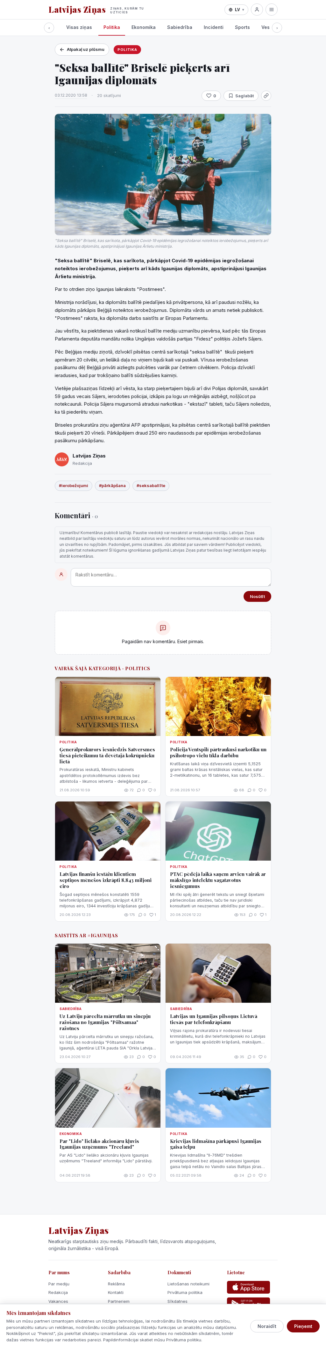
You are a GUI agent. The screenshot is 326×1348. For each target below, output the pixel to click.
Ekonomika (143, 27)
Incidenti (213, 27)
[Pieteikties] (257, 9)
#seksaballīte (151, 485)
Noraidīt (267, 1326)
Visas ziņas (79, 27)
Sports (242, 27)
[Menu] (272, 9)
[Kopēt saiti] (266, 96)
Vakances (58, 1301)
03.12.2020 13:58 (71, 95)
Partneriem (119, 1301)
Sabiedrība (179, 27)
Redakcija (58, 1292)
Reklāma (116, 1283)
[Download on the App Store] (248, 1287)
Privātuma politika (184, 1292)
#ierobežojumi (73, 485)
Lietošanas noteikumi (188, 1283)
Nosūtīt (257, 596)
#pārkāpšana (112, 485)
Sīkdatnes (177, 1301)
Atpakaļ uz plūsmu (85, 49)
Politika (111, 27)
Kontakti (116, 1292)
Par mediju (58, 1283)
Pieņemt (303, 1326)
